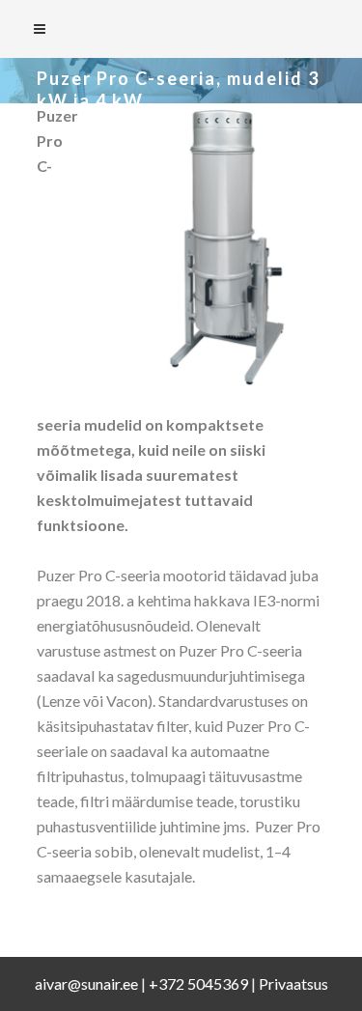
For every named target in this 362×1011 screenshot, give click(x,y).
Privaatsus (293, 983)
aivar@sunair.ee (86, 983)
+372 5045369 (198, 983)
